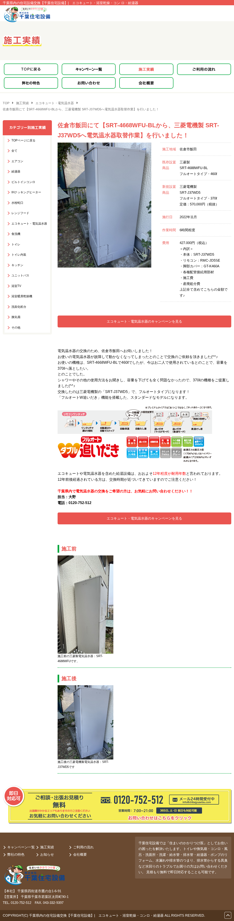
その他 (15, 327)
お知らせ (47, 854)
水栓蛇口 (17, 202)
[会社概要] (146, 83)
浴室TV (16, 286)
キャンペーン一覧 (21, 847)
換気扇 (15, 317)
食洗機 (15, 234)
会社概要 (80, 854)
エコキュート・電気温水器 (29, 223)
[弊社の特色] (31, 83)
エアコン (17, 161)
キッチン (17, 265)
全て (14, 150)
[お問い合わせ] (89, 83)
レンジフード (20, 213)
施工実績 (47, 847)
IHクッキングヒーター (26, 192)
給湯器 (15, 171)
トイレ (15, 244)
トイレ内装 (18, 254)
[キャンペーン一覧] (89, 69)
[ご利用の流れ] (204, 69)
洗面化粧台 (18, 306)
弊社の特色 (15, 854)
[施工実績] (146, 69)
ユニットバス (20, 275)
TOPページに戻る (23, 140)
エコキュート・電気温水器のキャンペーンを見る (144, 321)
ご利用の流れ (83, 847)
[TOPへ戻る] (31, 69)
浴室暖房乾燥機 (21, 296)
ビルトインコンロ (23, 182)
